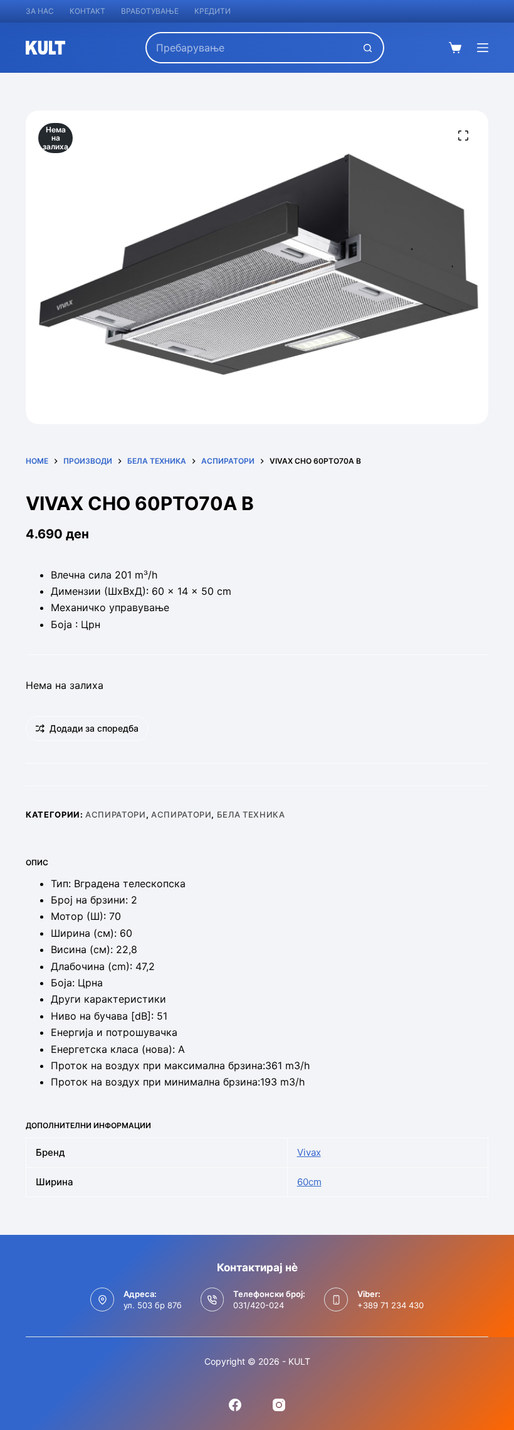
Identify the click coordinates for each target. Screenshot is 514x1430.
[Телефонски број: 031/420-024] (212, 1299)
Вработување (150, 11)
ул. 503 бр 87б (152, 1305)
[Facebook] (235, 1405)
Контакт (87, 11)
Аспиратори (115, 814)
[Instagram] (279, 1405)
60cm (309, 1182)
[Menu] (482, 47)
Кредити (212, 11)
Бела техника (251, 814)
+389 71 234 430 (390, 1305)
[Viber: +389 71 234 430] (336, 1299)
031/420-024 (258, 1305)
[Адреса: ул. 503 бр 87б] (102, 1299)
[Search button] (368, 47)
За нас (40, 11)
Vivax (309, 1152)
